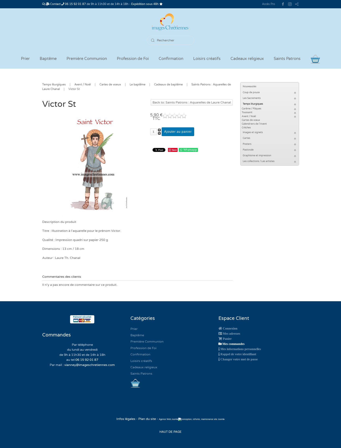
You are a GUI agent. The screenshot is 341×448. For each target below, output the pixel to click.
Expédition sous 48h (145, 4)
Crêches (246, 127)
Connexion (230, 328)
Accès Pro (268, 4)
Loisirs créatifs (141, 361)
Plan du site (147, 419)
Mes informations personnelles (240, 348)
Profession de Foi (143, 348)
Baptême (137, 335)
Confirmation (140, 354)
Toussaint (247, 112)
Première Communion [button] (87, 58)
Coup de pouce (251, 92)
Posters (247, 144)
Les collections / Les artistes (258, 161)
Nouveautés (249, 86)
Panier (227, 338)
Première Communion (147, 342)
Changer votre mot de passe (239, 359)
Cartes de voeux (251, 120)
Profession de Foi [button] (133, 58)
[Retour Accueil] (170, 22)
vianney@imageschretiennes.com (89, 365)
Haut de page (170, 432)
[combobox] (170, 40)
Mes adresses (231, 333)
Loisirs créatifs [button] (207, 58)
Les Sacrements (252, 98)
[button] (296, 92)
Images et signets (253, 132)
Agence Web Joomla (168, 419)
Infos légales (126, 419)
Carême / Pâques (251, 108)
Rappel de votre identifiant (238, 354)
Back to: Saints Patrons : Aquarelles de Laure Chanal (192, 102)
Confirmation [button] (171, 58)
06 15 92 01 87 (75, 4)
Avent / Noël (249, 116)
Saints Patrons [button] (287, 58)
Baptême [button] (48, 58)
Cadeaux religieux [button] (247, 58)
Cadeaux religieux (143, 367)
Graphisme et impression (257, 155)
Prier (25, 58)
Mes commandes (233, 343)
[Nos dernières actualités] (43, 4)
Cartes (246, 138)
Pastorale (248, 149)
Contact (55, 4)
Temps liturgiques (253, 103)
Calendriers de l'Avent (254, 123)
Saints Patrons (141, 374)
